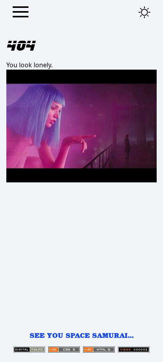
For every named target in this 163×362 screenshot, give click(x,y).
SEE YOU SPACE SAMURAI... (82, 335)
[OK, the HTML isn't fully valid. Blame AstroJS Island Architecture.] (99, 350)
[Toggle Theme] (144, 12)
